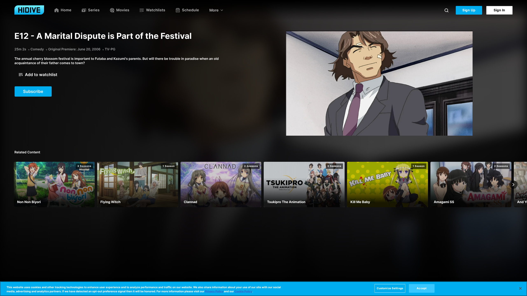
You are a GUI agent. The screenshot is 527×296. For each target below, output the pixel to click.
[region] (263, 288)
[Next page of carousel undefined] (513, 184)
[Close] (520, 288)
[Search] (446, 10)
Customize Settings (390, 288)
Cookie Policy (243, 291)
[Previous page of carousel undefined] (13, 184)
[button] (38, 74)
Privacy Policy (214, 291)
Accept (422, 288)
